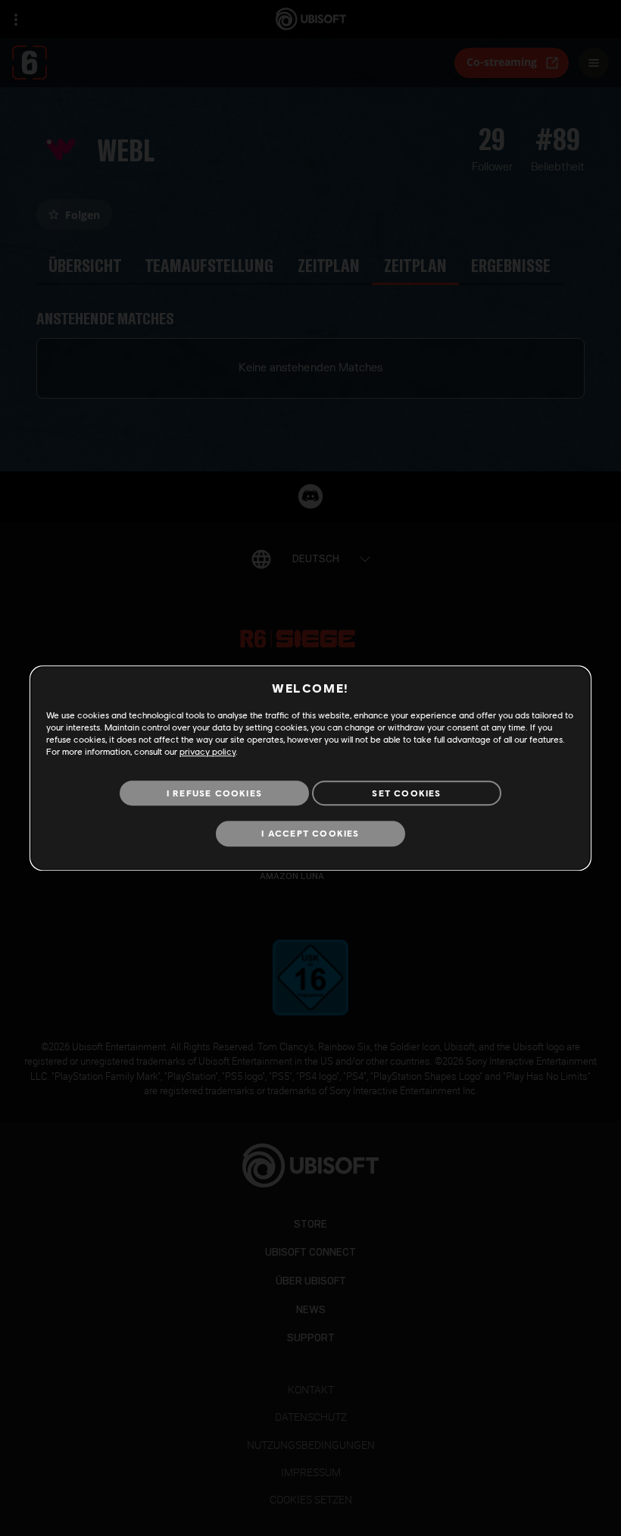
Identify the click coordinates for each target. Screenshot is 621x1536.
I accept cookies (310, 834)
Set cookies (406, 793)
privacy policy (207, 751)
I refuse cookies (214, 793)
